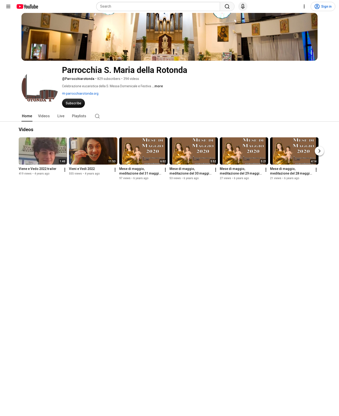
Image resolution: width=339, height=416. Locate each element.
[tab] (27, 116)
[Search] (227, 6)
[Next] (319, 151)
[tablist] (169, 116)
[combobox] (159, 6)
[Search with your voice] (242, 6)
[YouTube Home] (27, 6)
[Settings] (304, 6)
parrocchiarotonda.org (81, 93)
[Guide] (8, 6)
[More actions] (64, 169)
